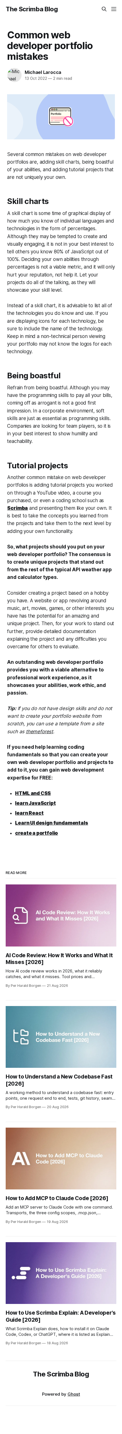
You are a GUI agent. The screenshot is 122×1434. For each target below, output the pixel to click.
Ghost (74, 1394)
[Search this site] (104, 9)
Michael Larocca (43, 72)
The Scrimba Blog (32, 9)
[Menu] (113, 9)
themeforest (39, 731)
